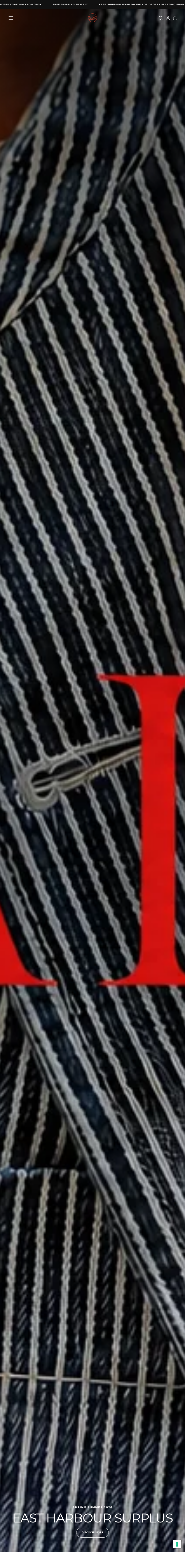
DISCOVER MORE (92, 1532)
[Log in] (168, 18)
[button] (11, 18)
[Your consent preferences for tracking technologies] (177, 1544)
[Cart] (175, 18)
